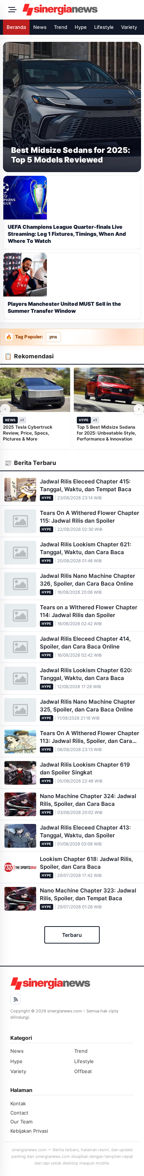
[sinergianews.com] (81, 9)
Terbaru (72, 935)
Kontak (18, 1103)
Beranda (16, 27)
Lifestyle (104, 27)
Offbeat (83, 1071)
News (40, 27)
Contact (19, 1113)
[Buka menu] (11, 9)
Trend (60, 27)
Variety (129, 27)
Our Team (21, 1122)
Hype (81, 27)
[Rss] (15, 999)
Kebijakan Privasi (29, 1131)
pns (53, 336)
